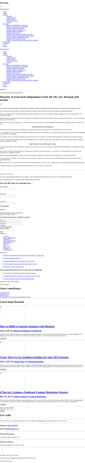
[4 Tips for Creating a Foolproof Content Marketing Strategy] (12, 388)
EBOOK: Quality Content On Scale (16, 30)
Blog (4, 44)
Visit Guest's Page (4, 292)
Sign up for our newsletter (7, 407)
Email (2, 220)
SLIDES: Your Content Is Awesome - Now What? (20, 34)
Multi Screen (6, 242)
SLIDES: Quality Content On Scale (16, 39)
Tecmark (5, 248)
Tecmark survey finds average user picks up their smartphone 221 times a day (23, 255)
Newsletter (6, 43)
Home (5, 12)
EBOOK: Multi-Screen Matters (15, 31)
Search (5, 247)
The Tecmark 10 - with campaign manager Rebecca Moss (15, 297)
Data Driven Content (12, 21)
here (83, 162)
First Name (3, 194)
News (4, 244)
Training (9, 22)
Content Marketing (8, 238)
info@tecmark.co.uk (12, 429)
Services (5, 15)
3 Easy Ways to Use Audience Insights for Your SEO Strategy (19, 273)
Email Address (4, 186)
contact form (41, 420)
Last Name (3, 201)
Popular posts (3, 252)
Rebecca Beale (20, 397)
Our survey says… (5, 295)
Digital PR (9, 16)
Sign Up (2, 411)
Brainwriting (6, 41)
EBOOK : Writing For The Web (15, 28)
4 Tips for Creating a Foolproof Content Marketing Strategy (19, 278)
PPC (4, 245)
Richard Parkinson (22, 331)
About (5, 13)
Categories (3, 233)
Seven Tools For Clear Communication (13, 266)
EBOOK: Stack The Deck (14, 33)
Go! (1, 232)
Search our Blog (4, 228)
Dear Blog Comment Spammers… (12, 258)
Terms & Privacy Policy (6, 461)
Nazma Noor (19, 361)
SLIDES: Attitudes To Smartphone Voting (18, 37)
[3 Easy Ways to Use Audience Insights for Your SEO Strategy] (12, 353)
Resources (6, 24)
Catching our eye (4, 294)
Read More (3, 338)
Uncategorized (7, 250)
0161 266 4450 (13, 425)
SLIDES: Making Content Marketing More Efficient (20, 36)
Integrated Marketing (8, 241)
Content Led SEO (11, 18)
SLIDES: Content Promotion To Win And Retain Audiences (22, 40)
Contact (5, 46)
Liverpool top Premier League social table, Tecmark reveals (18, 261)
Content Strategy (11, 19)
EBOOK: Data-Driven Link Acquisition (17, 27)
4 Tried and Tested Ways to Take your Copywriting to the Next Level (21, 276)
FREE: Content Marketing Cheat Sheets (17, 25)
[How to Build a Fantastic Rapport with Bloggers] (12, 322)
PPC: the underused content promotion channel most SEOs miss (20, 264)
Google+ (16, 92)
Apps (4, 236)
